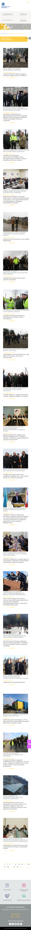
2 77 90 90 (16, 917)
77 (4, 867)
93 (17, 867)
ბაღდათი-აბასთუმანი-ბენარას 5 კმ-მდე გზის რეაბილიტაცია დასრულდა (16, 151)
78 (8, 867)
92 (14, 867)
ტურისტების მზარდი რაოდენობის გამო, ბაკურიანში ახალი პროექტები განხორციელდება (15, 554)
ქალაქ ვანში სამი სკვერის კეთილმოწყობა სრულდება (12, 69)
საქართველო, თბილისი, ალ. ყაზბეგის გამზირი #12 (15, 909)
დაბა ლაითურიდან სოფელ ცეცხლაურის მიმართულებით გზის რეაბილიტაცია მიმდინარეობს (14, 636)
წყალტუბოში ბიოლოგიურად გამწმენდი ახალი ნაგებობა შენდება (16, 311)
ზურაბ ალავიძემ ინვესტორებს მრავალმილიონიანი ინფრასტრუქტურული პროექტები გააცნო (14, 429)
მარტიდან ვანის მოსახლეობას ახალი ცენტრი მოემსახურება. (16, 240)
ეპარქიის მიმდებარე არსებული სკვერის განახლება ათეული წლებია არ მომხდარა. (15, 74)
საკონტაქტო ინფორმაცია (15, 907)
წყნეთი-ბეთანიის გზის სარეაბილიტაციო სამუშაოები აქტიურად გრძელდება (13, 797)
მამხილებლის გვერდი (23, 890)
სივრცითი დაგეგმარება (23, 21)
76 (28, 864)
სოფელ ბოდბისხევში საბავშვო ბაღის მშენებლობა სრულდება (15, 715)
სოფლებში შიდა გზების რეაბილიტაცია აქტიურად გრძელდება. (14, 278)
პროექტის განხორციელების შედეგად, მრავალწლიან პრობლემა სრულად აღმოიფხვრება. (14, 317)
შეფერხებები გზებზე (24, 900)
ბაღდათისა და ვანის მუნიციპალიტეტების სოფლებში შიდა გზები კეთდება (15, 273)
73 (18, 864)
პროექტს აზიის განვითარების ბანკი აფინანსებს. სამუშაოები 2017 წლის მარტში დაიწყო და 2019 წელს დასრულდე (15, 476)
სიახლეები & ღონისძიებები (6, 39)
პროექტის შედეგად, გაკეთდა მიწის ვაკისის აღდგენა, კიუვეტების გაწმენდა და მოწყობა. (15, 395)
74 (22, 864)
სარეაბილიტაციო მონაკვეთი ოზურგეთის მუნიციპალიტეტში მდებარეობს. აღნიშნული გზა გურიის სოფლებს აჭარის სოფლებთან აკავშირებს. (15, 644)
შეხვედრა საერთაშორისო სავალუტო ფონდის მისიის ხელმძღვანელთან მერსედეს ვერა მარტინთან (15, 191)
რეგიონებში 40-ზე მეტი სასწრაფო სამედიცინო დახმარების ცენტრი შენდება (14, 234)
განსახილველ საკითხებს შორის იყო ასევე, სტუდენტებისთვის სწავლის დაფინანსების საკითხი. (15, 847)
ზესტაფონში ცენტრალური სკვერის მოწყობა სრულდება (14, 349)
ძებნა (26, 38)
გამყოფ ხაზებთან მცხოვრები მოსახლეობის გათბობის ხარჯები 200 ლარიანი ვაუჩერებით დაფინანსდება (15, 840)
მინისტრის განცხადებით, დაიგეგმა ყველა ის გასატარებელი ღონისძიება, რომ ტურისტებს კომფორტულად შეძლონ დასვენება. (16, 560)
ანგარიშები (7, 890)
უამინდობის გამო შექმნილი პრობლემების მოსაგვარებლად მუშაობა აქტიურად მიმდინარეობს (14, 593)
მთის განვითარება (8, 20)
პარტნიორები (7, 900)
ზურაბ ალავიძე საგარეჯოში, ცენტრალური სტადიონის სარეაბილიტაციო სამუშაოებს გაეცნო (15, 677)
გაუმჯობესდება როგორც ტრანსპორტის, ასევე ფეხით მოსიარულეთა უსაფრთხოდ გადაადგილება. (16, 356)
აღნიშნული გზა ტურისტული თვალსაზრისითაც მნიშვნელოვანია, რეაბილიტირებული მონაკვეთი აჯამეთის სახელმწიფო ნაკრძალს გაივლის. (14, 158)
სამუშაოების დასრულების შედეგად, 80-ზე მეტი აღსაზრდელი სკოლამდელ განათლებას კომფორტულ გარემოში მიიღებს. (16, 721)
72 (15, 864)
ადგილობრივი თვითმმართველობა (7, 14)
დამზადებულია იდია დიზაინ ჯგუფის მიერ (20, 928)
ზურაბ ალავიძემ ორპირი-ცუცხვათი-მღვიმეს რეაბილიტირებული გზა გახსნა (15, 510)
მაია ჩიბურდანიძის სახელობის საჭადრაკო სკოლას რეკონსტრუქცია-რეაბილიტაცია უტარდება (15, 109)
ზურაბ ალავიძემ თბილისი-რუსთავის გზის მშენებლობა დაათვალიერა (15, 470)
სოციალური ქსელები (15, 921)
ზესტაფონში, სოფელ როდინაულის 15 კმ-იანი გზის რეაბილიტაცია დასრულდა (16, 389)
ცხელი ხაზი (15, 914)
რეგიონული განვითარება (23, 14)
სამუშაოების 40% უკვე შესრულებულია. (14, 682)
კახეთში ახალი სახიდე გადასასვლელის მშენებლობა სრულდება (13, 755)
